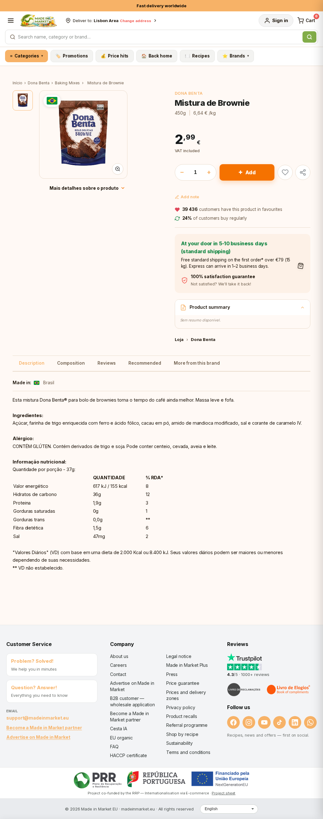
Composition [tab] (71, 363)
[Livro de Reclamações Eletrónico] (244, 689)
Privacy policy (180, 707)
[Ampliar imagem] (117, 169)
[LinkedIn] (295, 722)
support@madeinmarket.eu (37, 717)
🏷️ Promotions (72, 55)
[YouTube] (264, 722)
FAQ (114, 746)
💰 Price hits (114, 55)
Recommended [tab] (144, 363)
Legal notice (178, 656)
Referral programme (187, 725)
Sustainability (179, 743)
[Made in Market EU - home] (38, 20)
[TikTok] (279, 722)
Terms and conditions (188, 752)
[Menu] (10, 20)
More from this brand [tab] (197, 363)
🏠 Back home (156, 55)
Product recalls (181, 716)
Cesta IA (118, 728)
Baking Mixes (67, 83)
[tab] (23, 100)
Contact (118, 674)
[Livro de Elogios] (289, 689)
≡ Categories (26, 55)
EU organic (121, 737)
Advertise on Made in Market (38, 737)
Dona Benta (38, 83)
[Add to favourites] (285, 172)
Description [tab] (31, 363)
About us (119, 656)
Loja (179, 339)
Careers (118, 665)
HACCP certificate (128, 755)
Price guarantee (182, 683)
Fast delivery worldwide (161, 5)
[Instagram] (249, 722)
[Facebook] (233, 722)
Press (172, 674)
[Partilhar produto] (302, 172)
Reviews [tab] (106, 363)
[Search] (309, 37)
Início (17, 83)
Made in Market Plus (187, 665)
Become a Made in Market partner (44, 727)
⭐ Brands (235, 55)
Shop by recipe (182, 734)
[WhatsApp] (310, 722)
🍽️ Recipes (197, 55)
